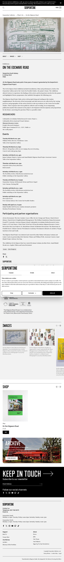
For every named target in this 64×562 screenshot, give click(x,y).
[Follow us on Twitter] (6, 493)
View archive (11, 458)
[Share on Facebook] (3, 257)
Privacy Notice (47, 553)
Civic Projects (12, 249)
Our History (6, 540)
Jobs (34, 536)
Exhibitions (6, 64)
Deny (11, 293)
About (35, 532)
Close (61, 3)
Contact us (6, 508)
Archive (5, 542)
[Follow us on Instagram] (9, 493)
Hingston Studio (33, 559)
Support (5, 532)
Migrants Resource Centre (10, 123)
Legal (60, 553)
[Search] (3, 7)
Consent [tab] (11, 272)
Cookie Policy (54, 553)
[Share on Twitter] (6, 257)
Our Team (36, 539)
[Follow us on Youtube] (12, 493)
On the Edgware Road (11, 426)
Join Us (5, 534)
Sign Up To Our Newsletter (41, 544)
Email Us (5, 512)
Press (34, 534)
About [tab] (53, 272)
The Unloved (48, 559)
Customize (31, 293)
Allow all (52, 293)
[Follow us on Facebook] (3, 493)
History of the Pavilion (9, 544)
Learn (5, 249)
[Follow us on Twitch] (15, 493)
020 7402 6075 (14, 510)
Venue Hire (6, 537)
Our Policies (36, 541)
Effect (59, 559)
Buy (6, 432)
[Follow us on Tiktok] (18, 493)
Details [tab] (32, 272)
